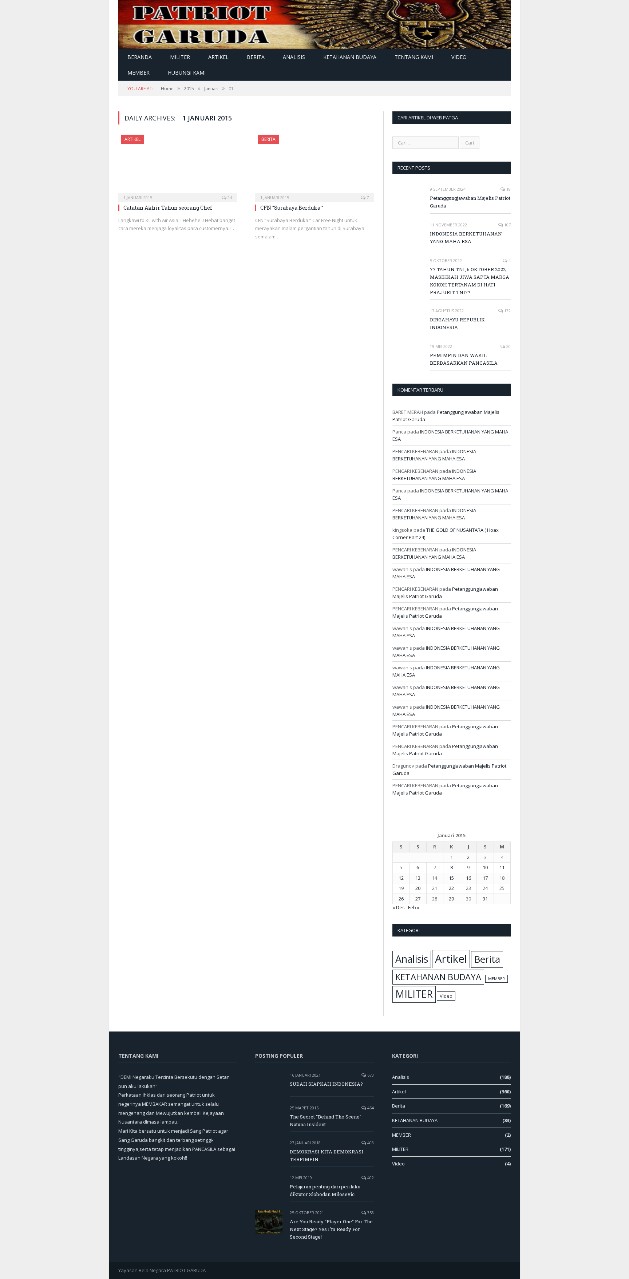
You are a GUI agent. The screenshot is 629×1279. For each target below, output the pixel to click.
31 (485, 898)
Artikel (218, 57)
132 (507, 310)
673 (370, 1075)
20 (508, 346)
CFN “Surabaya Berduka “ (291, 207)
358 (370, 1212)
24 (229, 197)
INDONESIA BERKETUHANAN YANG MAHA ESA (466, 237)
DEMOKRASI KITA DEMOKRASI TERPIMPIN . (326, 1155)
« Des (398, 907)
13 (417, 878)
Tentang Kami (414, 57)
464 (370, 1107)
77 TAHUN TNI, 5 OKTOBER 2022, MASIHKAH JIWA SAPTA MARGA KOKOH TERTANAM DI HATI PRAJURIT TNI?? (469, 281)
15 (451, 878)
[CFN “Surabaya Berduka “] (314, 166)
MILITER (180, 57)
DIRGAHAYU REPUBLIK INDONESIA (457, 323)
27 (417, 898)
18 (508, 189)
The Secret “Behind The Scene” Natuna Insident (325, 1120)
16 (468, 878)
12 (401, 878)
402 (370, 1177)
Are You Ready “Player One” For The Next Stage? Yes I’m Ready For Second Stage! (331, 1229)
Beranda (139, 57)
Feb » (413, 907)
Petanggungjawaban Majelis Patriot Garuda (470, 202)
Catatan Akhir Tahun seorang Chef (167, 207)
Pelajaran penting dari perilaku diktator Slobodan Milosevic (325, 1190)
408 (370, 1142)
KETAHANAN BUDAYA (349, 57)
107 (507, 224)
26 (401, 898)
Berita (256, 57)
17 (485, 878)
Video (459, 57)
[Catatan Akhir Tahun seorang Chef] (177, 166)
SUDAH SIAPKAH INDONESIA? (326, 1084)
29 (451, 898)
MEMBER (138, 72)
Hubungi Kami (187, 72)
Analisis (294, 57)
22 (451, 888)
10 (485, 867)
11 (502, 867)
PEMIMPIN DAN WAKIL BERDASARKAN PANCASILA (464, 359)
